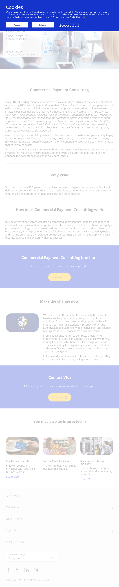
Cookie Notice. (76, 17)
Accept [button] (17, 25)
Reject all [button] (43, 25)
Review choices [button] (66, 25)
